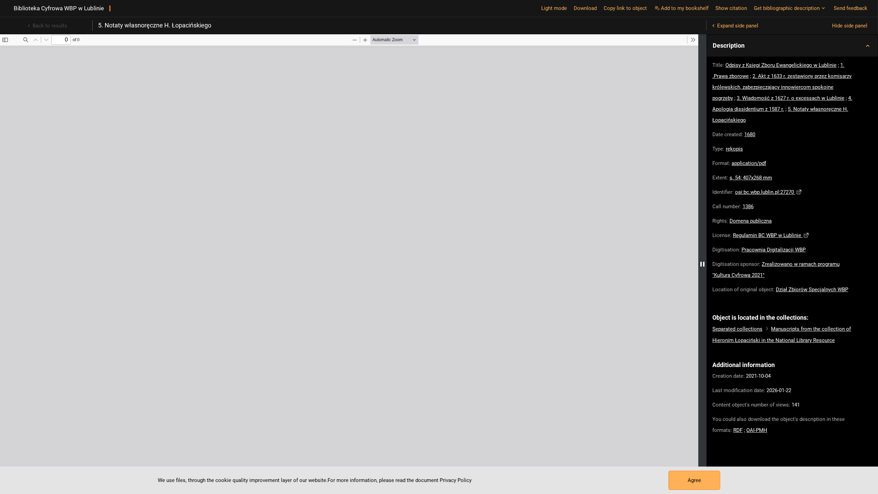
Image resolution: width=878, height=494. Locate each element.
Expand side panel (737, 26)
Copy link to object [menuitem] (625, 8)
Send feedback (850, 8)
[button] (792, 46)
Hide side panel (849, 26)
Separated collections (737, 329)
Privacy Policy (456, 480)
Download (585, 8)
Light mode (554, 8)
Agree (694, 480)
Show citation (731, 8)
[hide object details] (702, 264)
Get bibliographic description (787, 8)
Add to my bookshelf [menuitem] (685, 8)
